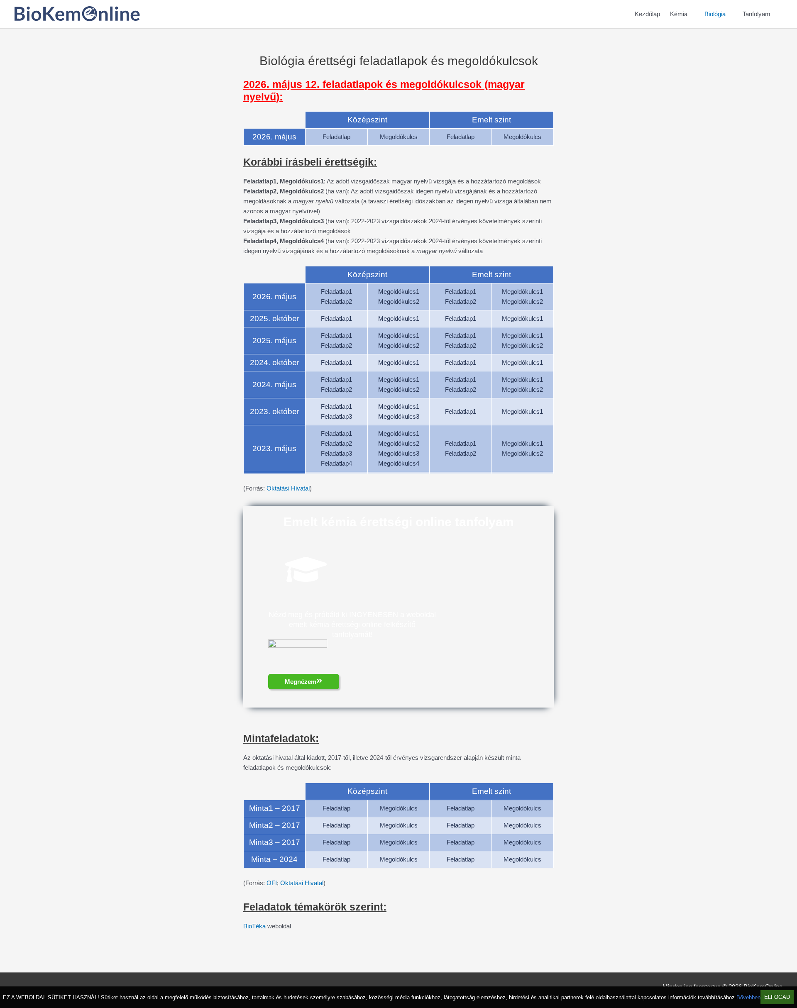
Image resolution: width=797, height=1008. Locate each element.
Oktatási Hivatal (288, 488)
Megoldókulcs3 (398, 416)
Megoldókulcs (399, 136)
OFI (271, 882)
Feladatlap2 (336, 301)
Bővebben (748, 997)
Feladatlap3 (336, 416)
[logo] (77, 18)
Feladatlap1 (336, 291)
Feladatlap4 (336, 463)
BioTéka (254, 926)
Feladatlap (336, 136)
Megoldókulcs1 (398, 291)
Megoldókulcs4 (398, 463)
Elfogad (777, 997)
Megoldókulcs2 (398, 301)
